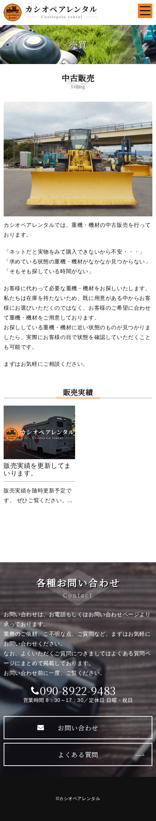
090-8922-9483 (78, 690)
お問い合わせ (78, 727)
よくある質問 (78, 754)
